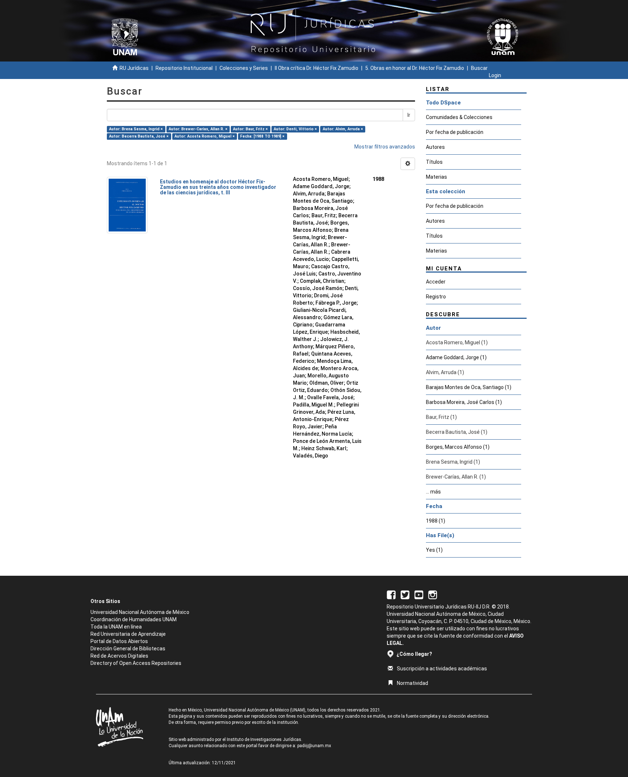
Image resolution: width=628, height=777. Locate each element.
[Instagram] (432, 594)
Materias (436, 177)
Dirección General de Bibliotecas (127, 648)
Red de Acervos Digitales (119, 656)
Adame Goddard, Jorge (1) (456, 357)
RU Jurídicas (134, 68)
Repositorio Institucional (184, 68)
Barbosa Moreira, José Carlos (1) (464, 402)
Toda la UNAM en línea (116, 627)
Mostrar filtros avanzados (384, 147)
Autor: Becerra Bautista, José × (139, 136)
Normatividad (412, 683)
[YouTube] (418, 594)
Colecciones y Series (244, 68)
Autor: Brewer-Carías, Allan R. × (198, 129)
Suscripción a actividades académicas (442, 668)
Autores (435, 147)
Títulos (434, 162)
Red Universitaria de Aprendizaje (128, 634)
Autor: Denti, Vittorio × (295, 129)
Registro (436, 297)
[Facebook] (391, 594)
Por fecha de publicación (454, 132)
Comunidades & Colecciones (459, 117)
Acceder (436, 282)
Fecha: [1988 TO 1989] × (262, 136)
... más (433, 492)
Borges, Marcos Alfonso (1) (458, 447)
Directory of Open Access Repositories (135, 663)
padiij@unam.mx (314, 745)
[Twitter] (405, 594)
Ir (408, 115)
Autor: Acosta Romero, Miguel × (204, 136)
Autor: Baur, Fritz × (250, 129)
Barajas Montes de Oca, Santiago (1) (468, 387)
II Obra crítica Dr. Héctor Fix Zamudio (316, 68)
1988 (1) (435, 521)
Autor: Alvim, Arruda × (343, 129)
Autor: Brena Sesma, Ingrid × (136, 129)
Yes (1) (434, 550)
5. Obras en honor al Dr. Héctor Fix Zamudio (414, 68)
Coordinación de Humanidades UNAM (133, 619)
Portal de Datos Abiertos (119, 641)
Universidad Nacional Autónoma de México (139, 612)
